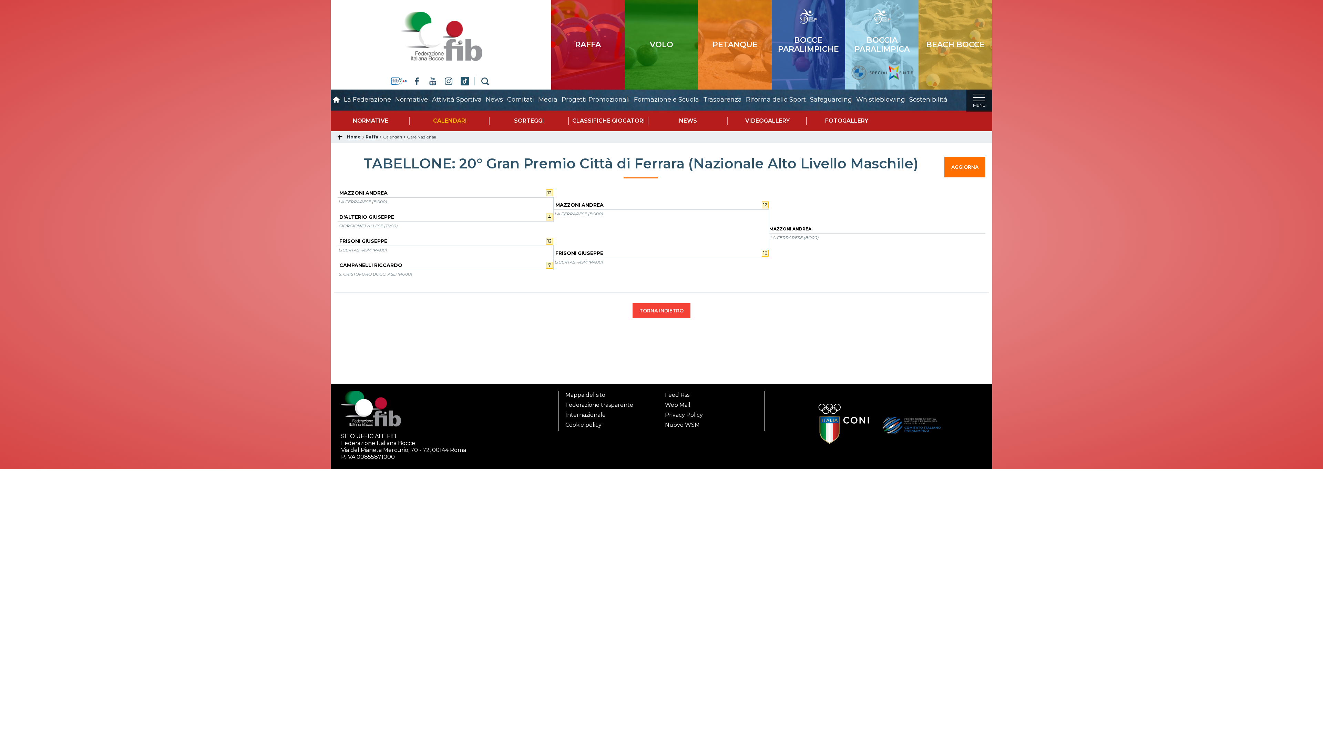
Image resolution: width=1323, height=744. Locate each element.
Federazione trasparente (599, 405)
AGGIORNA (964, 167)
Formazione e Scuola (666, 99)
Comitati (520, 99)
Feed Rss (677, 395)
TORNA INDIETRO (661, 311)
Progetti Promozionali (596, 99)
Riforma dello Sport (776, 99)
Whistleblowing (880, 99)
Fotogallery (846, 120)
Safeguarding (831, 99)
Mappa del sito (585, 395)
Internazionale (585, 415)
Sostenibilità (928, 99)
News (494, 99)
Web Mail (677, 405)
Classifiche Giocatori (608, 120)
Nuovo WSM (682, 425)
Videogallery (767, 120)
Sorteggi (529, 120)
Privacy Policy (684, 415)
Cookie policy (583, 425)
